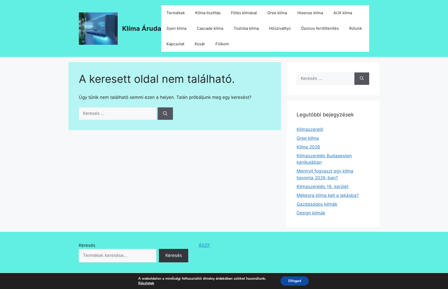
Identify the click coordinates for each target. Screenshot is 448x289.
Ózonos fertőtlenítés (320, 28)
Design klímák (311, 213)
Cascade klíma (210, 28)
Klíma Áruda (141, 28)
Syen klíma (176, 28)
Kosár (200, 43)
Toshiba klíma (246, 28)
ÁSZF (204, 245)
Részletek (146, 283)
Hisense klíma (310, 12)
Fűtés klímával (244, 12)
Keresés (87, 245)
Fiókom (222, 43)
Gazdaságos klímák (317, 204)
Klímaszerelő (310, 129)
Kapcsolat (175, 43)
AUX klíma (342, 12)
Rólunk (355, 28)
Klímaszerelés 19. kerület (322, 186)
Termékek (175, 12)
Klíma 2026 (308, 147)
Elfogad (294, 280)
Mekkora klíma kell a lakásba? (328, 195)
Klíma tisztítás (208, 12)
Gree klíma (277, 12)
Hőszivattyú (280, 28)
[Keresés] (165, 113)
